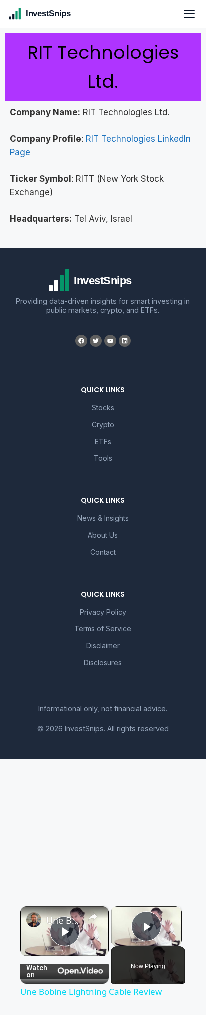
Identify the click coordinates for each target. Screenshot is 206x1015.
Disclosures (103, 662)
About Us (103, 535)
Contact (103, 552)
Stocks (103, 408)
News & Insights (103, 518)
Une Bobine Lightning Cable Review (64, 920)
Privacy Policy (103, 612)
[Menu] (189, 14)
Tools (103, 458)
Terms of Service (103, 628)
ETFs (103, 442)
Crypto (103, 424)
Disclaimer (103, 646)
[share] (93, 917)
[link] (34, 920)
